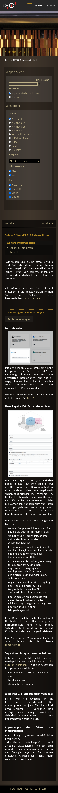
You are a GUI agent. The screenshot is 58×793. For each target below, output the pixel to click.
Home (7, 60)
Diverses (16, 150)
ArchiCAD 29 (19, 123)
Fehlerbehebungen (19, 319)
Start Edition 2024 (22, 134)
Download (17, 185)
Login (52, 6)
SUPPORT (16, 60)
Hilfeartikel (11, 645)
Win (14, 175)
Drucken (46, 223)
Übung (15, 197)
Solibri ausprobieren (21, 248)
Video (15, 193)
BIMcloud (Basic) (21, 138)
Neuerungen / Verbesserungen (26, 312)
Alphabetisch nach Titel (25, 93)
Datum (15, 97)
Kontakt (42, 789)
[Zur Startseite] (9, 5)
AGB (26, 789)
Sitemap (33, 789)
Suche (41, 6)
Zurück (9, 223)
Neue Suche (42, 80)
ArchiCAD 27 (19, 130)
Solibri (15, 146)
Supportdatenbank (29, 60)
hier (29, 398)
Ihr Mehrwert (17, 252)
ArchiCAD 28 (19, 127)
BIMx (14, 142)
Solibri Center (31, 298)
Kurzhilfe (17, 189)
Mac (14, 171)
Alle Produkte (19, 119)
